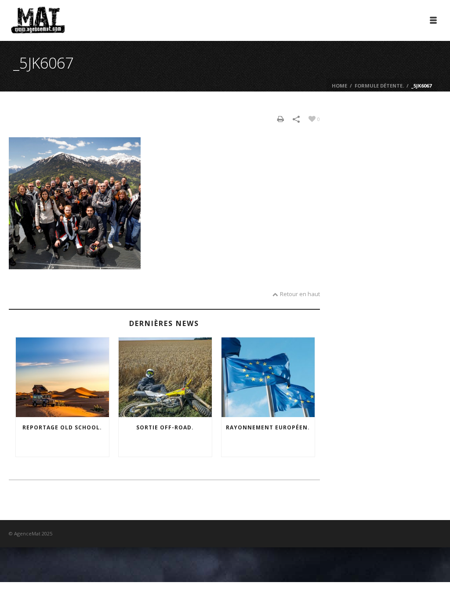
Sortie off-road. (165, 427)
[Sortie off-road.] (165, 377)
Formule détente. (379, 85)
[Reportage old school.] (62, 377)
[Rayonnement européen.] (268, 377)
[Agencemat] (38, 20)
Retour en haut (300, 294)
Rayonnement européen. (268, 427)
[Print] (280, 118)
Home (339, 85)
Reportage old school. (62, 427)
